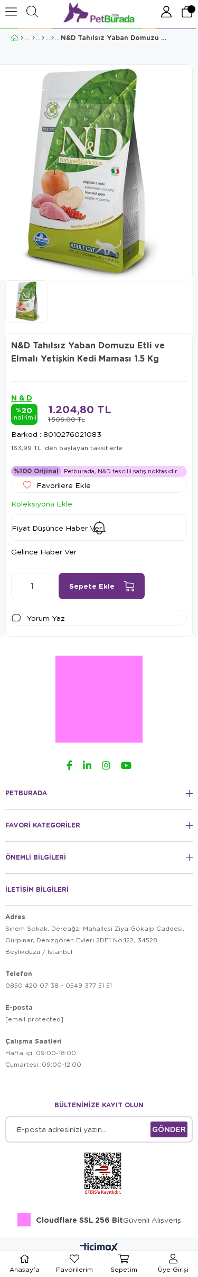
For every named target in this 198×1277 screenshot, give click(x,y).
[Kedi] (33, 37)
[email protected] (34, 1019)
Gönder (169, 1129)
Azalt (19, 586)
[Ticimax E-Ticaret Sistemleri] (99, 1248)
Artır (45, 586)
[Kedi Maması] (43, 37)
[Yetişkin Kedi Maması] (52, 37)
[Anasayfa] (22, 37)
